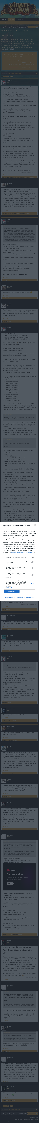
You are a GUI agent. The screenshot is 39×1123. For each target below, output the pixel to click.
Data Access (19, 597)
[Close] (35, 525)
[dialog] (19, 561)
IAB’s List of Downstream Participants (21, 552)
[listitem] (19, 558)
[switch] (32, 562)
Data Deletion (9, 597)
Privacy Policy (30, 597)
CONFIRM (11, 591)
